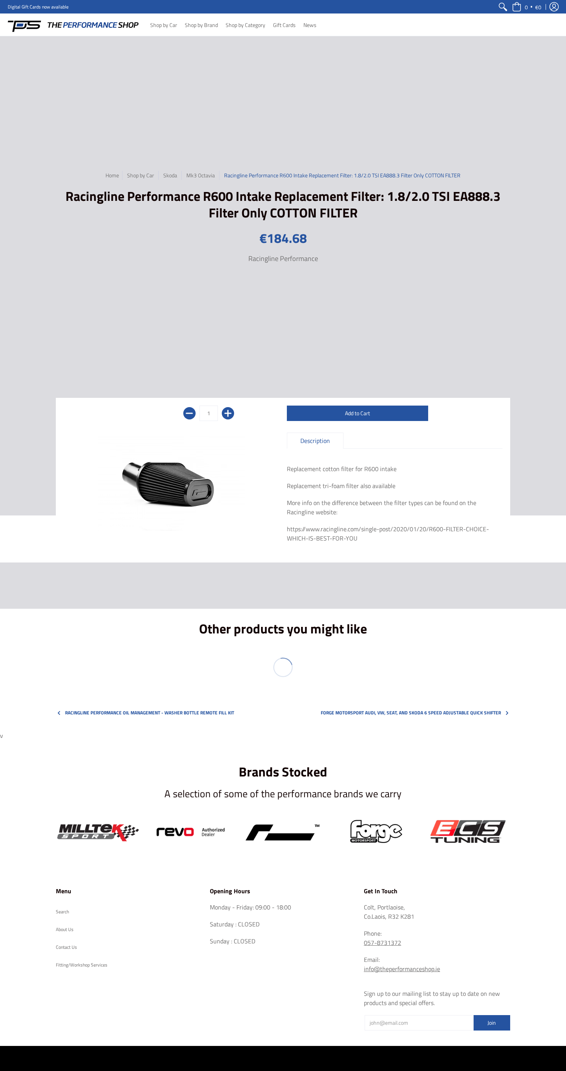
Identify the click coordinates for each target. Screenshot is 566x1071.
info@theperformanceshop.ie (402, 968)
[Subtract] (189, 413)
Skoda (170, 175)
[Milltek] (98, 832)
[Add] (228, 413)
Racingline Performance (283, 258)
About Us (65, 929)
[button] (527, 6)
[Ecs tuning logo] (467, 832)
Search (62, 911)
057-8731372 (382, 942)
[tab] (315, 441)
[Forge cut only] (375, 832)
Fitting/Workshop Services (81, 964)
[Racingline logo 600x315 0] (283, 832)
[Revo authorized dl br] (190, 832)
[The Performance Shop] (73, 24)
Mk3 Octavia (200, 175)
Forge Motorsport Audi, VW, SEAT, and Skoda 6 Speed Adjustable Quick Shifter (411, 713)
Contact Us (66, 947)
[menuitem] (503, 6)
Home (112, 175)
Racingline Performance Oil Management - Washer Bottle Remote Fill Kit (149, 713)
